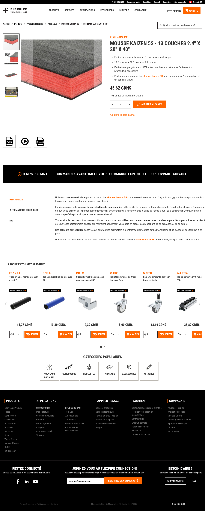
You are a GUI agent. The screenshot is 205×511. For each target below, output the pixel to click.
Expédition (147, 2)
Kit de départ (10, 451)
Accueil (6, 24)
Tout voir (69, 412)
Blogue (99, 427)
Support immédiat (175, 481)
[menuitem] (55, 10)
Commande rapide (133, 2)
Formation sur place (105, 419)
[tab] (28, 199)
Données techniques (105, 412)
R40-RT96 (182, 273)
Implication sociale (176, 412)
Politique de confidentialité (47, 504)
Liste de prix (173, 11)
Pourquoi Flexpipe (175, 408)
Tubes (7, 412)
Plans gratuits (42, 412)
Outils (7, 447)
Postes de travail (44, 431)
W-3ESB (147, 273)
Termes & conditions (141, 434)
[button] (27, 82)
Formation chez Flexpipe (107, 416)
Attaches (149, 373)
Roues (7, 435)
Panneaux (52, 24)
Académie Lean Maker (106, 423)
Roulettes (89, 373)
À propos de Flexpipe (177, 423)
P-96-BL (47, 273)
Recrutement (173, 431)
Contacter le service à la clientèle (146, 408)
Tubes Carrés (11, 439)
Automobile (70, 419)
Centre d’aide (138, 419)
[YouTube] (35, 481)
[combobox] (179, 25)
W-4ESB (114, 273)
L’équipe (171, 427)
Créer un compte (179, 2)
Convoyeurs (69, 373)
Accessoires (129, 373)
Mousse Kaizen (12, 443)
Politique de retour (140, 427)
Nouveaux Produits (13, 408)
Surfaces (9, 431)
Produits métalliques (74, 423)
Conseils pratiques (104, 408)
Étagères (40, 427)
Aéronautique (71, 416)
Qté (12, 334)
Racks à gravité (43, 423)
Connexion (166, 2)
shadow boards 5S (153, 76)
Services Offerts (174, 416)
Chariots (40, 419)
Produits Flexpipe (35, 24)
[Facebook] (18, 481)
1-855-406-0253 (118, 2)
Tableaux (40, 435)
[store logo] (15, 10)
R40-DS (80, 273)
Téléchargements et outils (179, 419)
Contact (157, 2)
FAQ (194, 481)
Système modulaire (45, 416)
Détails (139, 95)
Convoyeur (10, 419)
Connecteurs (10, 416)
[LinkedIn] (26, 481)
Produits (18, 24)
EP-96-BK (14, 273)
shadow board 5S (145, 239)
